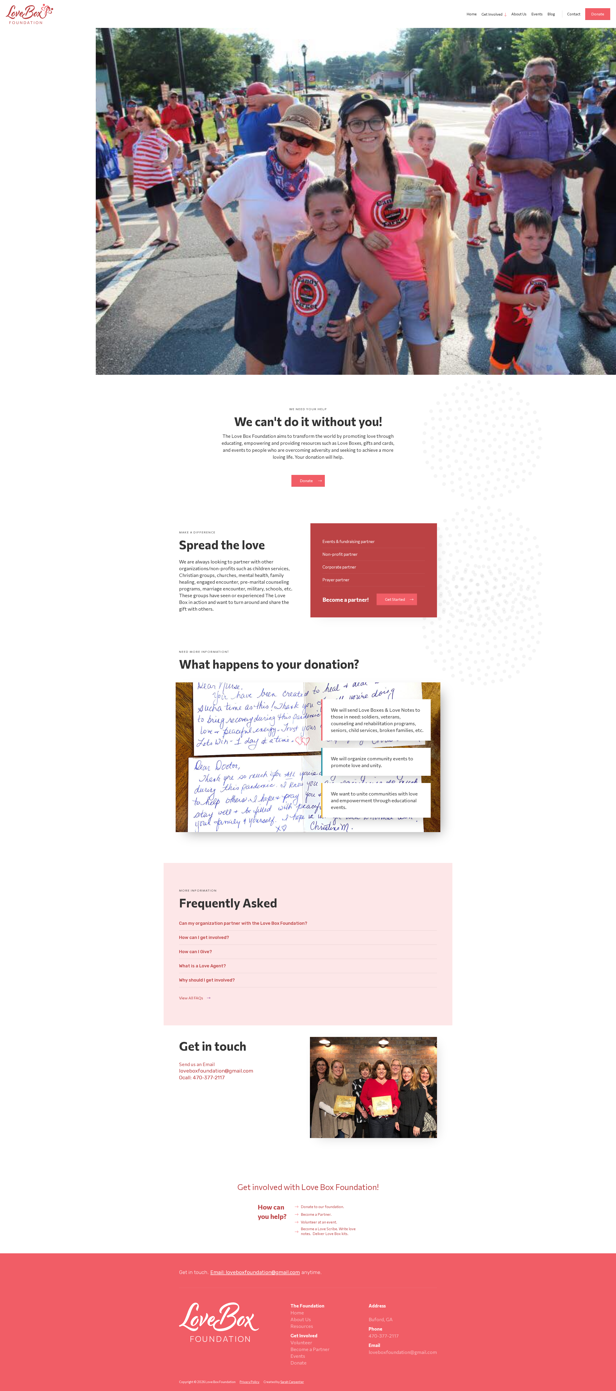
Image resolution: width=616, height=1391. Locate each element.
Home (472, 14)
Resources (301, 1326)
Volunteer (301, 1342)
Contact (573, 14)
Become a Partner (309, 1349)
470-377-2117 (384, 1336)
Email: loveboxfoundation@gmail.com (255, 1272)
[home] (29, 14)
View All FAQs (191, 998)
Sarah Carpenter (292, 1382)
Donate (597, 14)
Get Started (395, 599)
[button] (492, 14)
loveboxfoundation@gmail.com (403, 1352)
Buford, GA (381, 1319)
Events (537, 14)
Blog (551, 14)
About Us (518, 14)
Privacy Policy (249, 1382)
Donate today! (31, 196)
